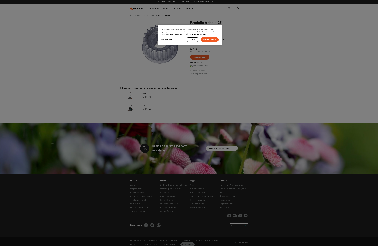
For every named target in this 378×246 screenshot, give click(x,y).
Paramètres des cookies (166, 39)
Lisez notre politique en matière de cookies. (183, 34)
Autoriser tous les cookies (209, 39)
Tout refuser (192, 39)
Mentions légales (202, 34)
